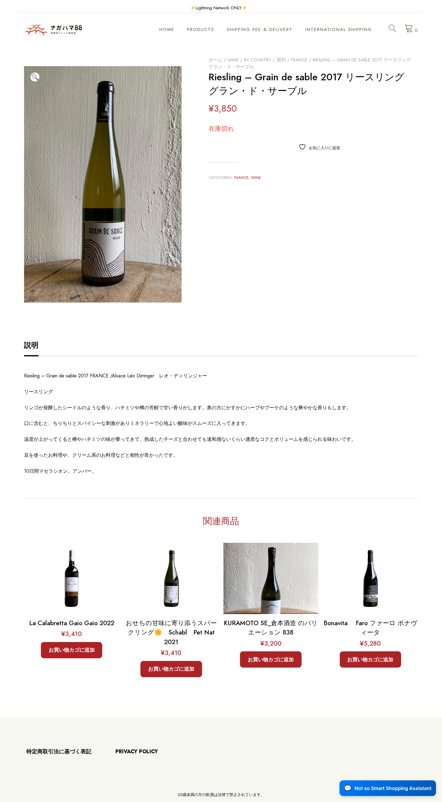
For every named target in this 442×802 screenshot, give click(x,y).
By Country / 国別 (265, 60)
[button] (34, 76)
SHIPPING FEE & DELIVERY (260, 29)
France (299, 60)
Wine (233, 60)
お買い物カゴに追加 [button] (72, 649)
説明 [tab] (31, 345)
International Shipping (338, 29)
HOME (166, 29)
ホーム (215, 60)
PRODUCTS (200, 29)
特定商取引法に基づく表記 (58, 751)
